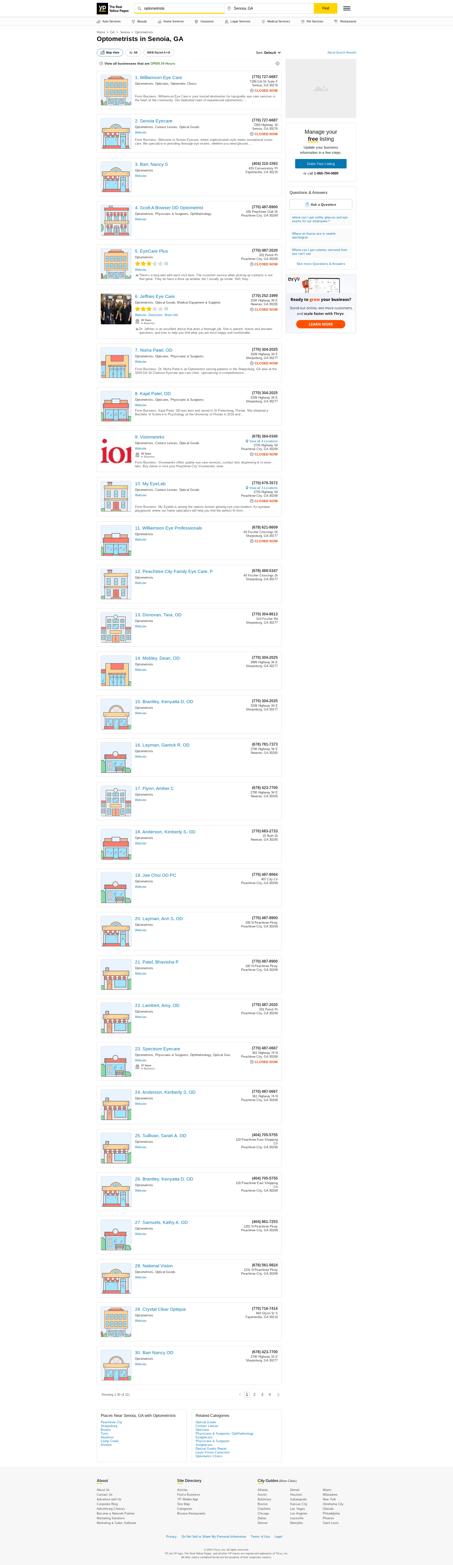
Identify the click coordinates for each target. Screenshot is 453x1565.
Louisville (296, 1518)
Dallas (262, 1518)
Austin (262, 1494)
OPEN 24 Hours (163, 63)
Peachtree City (111, 1422)
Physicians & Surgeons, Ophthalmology (183, 214)
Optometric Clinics (184, 83)
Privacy (171, 1536)
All (136, 52)
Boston (263, 1504)
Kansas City (298, 1504)
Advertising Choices (111, 1509)
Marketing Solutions (111, 1518)
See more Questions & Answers (321, 264)
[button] (346, 8)
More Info (171, 315)
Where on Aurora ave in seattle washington (314, 235)
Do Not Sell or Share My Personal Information (214, 1536)
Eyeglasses (204, 1437)
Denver (263, 1523)
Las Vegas (297, 1509)
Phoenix (328, 1518)
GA (112, 32)
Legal (278, 1536)
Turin (104, 1433)
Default (270, 52)
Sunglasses (204, 1445)
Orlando (328, 1509)
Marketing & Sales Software (116, 1523)
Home (101, 32)
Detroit (294, 1490)
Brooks (106, 1429)
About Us (103, 1490)
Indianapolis (298, 1499)
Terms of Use (260, 1536)
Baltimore (264, 1499)
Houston (296, 1494)
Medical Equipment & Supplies (199, 302)
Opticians (162, 83)
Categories (184, 1509)
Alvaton (106, 1445)
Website (140, 132)
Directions (155, 315)
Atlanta (263, 1490)
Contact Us (105, 1494)
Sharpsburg (109, 1426)
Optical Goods (189, 127)
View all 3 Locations (263, 488)
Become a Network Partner (116, 1513)
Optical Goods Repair (211, 1448)
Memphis (296, 1523)
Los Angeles (298, 1513)
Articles (182, 1490)
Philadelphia (331, 1513)
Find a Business (188, 1494)
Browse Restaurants (191, 1513)
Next (277, 1394)
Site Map (183, 1504)
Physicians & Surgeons (187, 356)
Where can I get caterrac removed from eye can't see (319, 251)
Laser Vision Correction (213, 1452)
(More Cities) (288, 1481)
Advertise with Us (109, 1499)
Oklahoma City (333, 1504)
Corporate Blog (107, 1504)
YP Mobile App (187, 1499)
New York (329, 1499)
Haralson (107, 1437)
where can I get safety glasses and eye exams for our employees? (320, 219)
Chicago (263, 1513)
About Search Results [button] (341, 52)
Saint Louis (331, 1523)
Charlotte (264, 1509)
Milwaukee (330, 1494)
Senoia (125, 32)
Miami (327, 1490)
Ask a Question (323, 204)
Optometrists (144, 83)
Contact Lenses (166, 127)
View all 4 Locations (263, 441)
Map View (112, 52)
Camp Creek (110, 1441)
